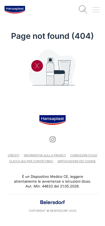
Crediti (13, 155)
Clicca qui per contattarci (31, 161)
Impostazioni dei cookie (77, 161)
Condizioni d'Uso (83, 155)
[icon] (52, 139)
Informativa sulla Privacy (45, 155)
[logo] (14, 10)
